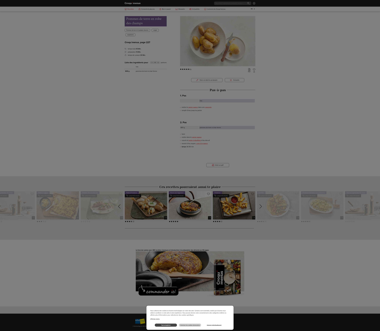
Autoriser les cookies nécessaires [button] (190, 325)
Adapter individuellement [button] (214, 325)
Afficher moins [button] (155, 319)
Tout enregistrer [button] (166, 325)
